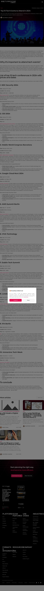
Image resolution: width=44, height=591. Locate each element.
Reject (28, 300)
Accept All (16, 300)
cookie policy (26, 297)
